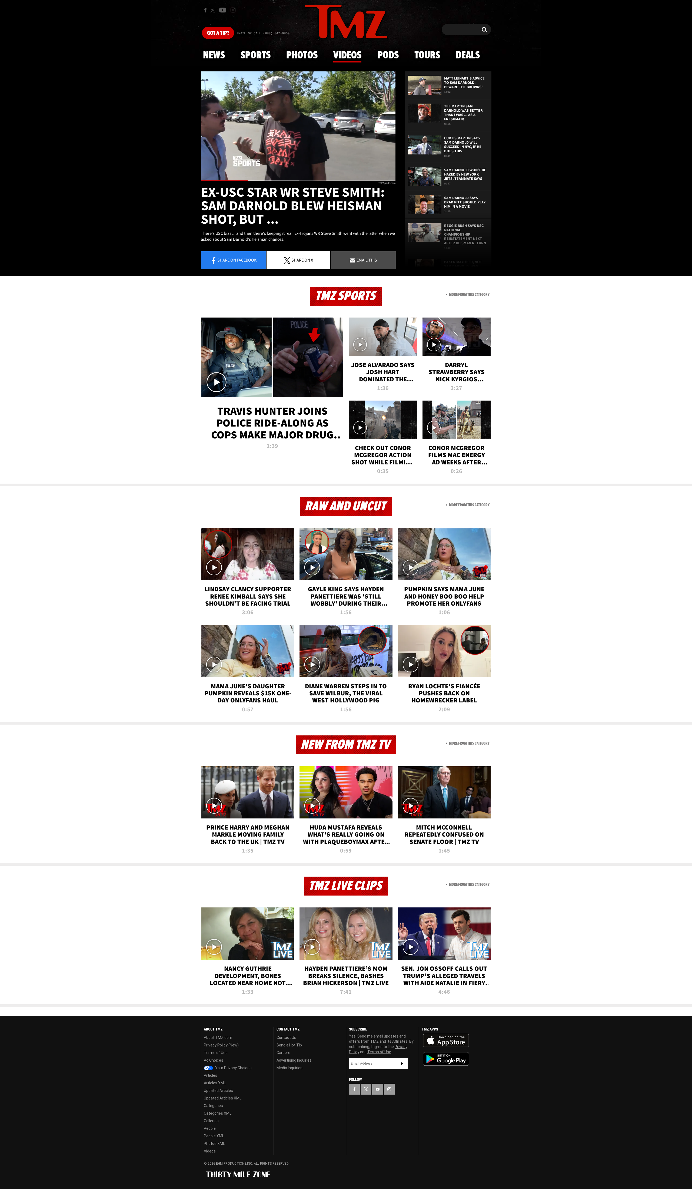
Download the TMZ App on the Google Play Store (446, 1059)
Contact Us (286, 1037)
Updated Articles (218, 1090)
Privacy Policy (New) (221, 1045)
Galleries (211, 1121)
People (210, 1128)
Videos (347, 55)
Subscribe (402, 1063)
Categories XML (217, 1113)
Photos (302, 55)
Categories (213, 1106)
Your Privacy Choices (233, 1068)
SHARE (302, 260)
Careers (283, 1053)
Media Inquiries (289, 1068)
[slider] (298, 180)
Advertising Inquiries (294, 1060)
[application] (298, 126)
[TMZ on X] (213, 10)
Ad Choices (213, 1060)
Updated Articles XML (222, 1098)
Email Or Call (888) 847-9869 (263, 33)
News (214, 55)
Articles (210, 1075)
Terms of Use (216, 1053)
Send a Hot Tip (289, 1045)
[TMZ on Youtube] (222, 10)
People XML (214, 1136)
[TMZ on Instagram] (233, 10)
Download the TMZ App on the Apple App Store (446, 1040)
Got (218, 33)
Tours (427, 55)
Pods (388, 55)
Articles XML (215, 1083)
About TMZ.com (218, 1037)
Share (237, 260)
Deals (468, 55)
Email (366, 260)
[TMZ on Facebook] (205, 10)
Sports (256, 55)
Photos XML (214, 1143)
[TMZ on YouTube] (377, 1089)
